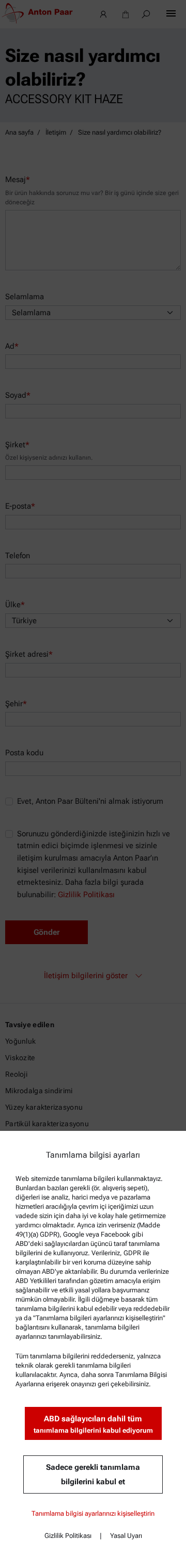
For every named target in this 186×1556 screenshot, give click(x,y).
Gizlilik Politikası (67, 1535)
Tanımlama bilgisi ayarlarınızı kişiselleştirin (93, 1513)
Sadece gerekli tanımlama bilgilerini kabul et (93, 1474)
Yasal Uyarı (126, 1535)
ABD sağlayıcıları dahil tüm (93, 1424)
